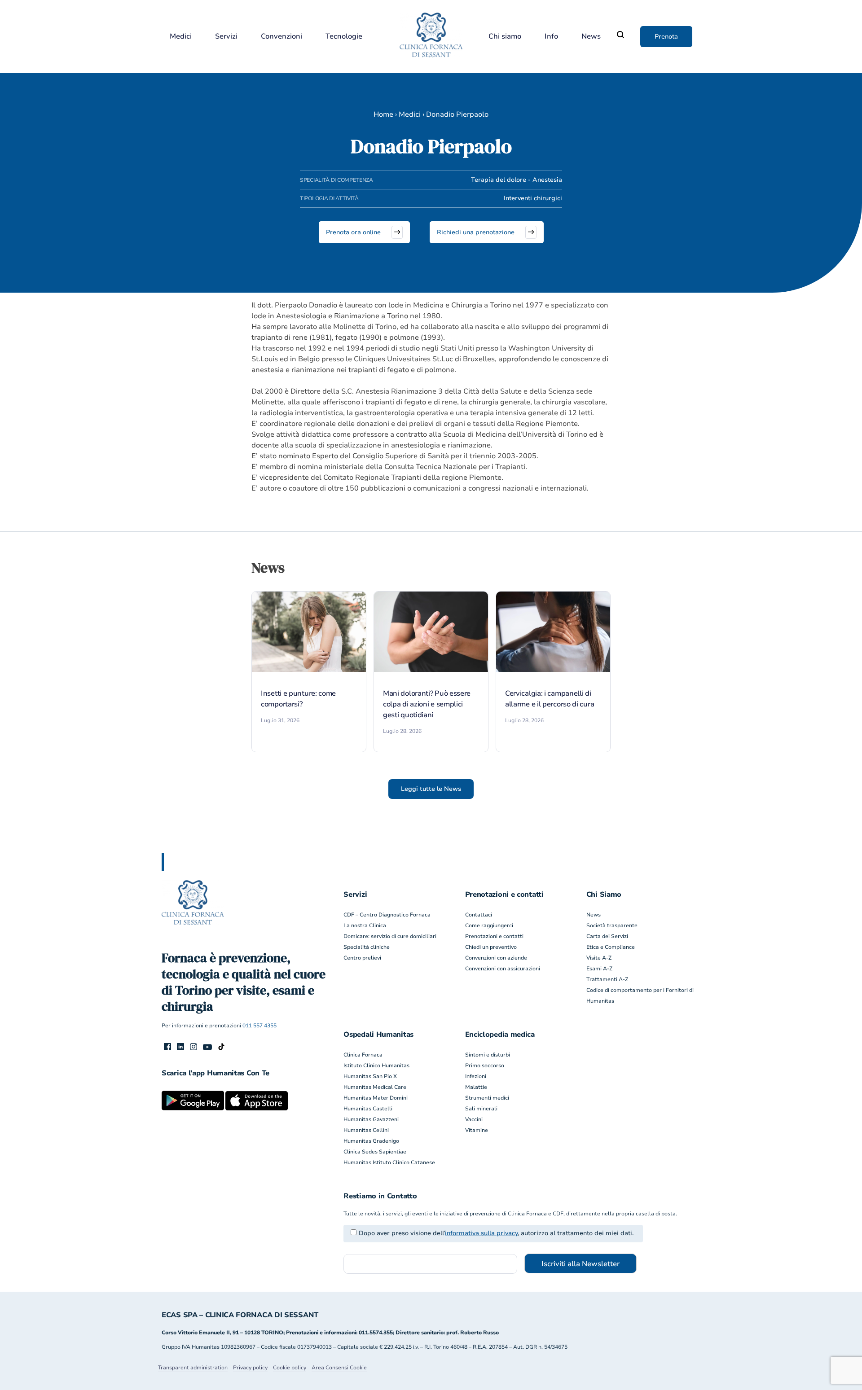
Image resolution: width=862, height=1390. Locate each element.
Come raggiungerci (489, 925)
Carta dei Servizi (607, 936)
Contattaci (478, 914)
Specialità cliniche (366, 947)
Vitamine (476, 1130)
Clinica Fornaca (363, 1054)
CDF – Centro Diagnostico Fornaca (387, 914)
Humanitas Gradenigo (371, 1140)
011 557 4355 (259, 1025)
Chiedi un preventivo (491, 947)
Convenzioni (281, 36)
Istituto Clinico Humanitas (376, 1065)
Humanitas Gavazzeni (371, 1119)
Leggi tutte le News (431, 789)
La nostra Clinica (364, 925)
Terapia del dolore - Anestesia (516, 179)
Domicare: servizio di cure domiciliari (389, 936)
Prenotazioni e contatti (494, 936)
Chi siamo (504, 36)
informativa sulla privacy (481, 1233)
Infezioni (475, 1076)
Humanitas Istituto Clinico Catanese (389, 1162)
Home (383, 114)
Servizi (226, 36)
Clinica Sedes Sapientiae (374, 1151)
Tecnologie (343, 36)
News (591, 36)
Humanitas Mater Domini (375, 1097)
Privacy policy (250, 1367)
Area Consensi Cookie (339, 1367)
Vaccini (474, 1119)
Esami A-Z (599, 968)
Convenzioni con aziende (496, 957)
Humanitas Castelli (367, 1108)
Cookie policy (289, 1367)
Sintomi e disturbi (487, 1054)
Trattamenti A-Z (607, 979)
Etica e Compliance (610, 947)
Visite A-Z (598, 957)
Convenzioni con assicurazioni (502, 968)
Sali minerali (481, 1108)
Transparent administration (193, 1367)
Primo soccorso (484, 1065)
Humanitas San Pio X (370, 1076)
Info (551, 36)
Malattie (476, 1087)
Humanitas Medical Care (374, 1087)
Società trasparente (612, 925)
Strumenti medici (487, 1097)
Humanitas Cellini (366, 1130)
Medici (181, 36)
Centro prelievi (362, 957)
